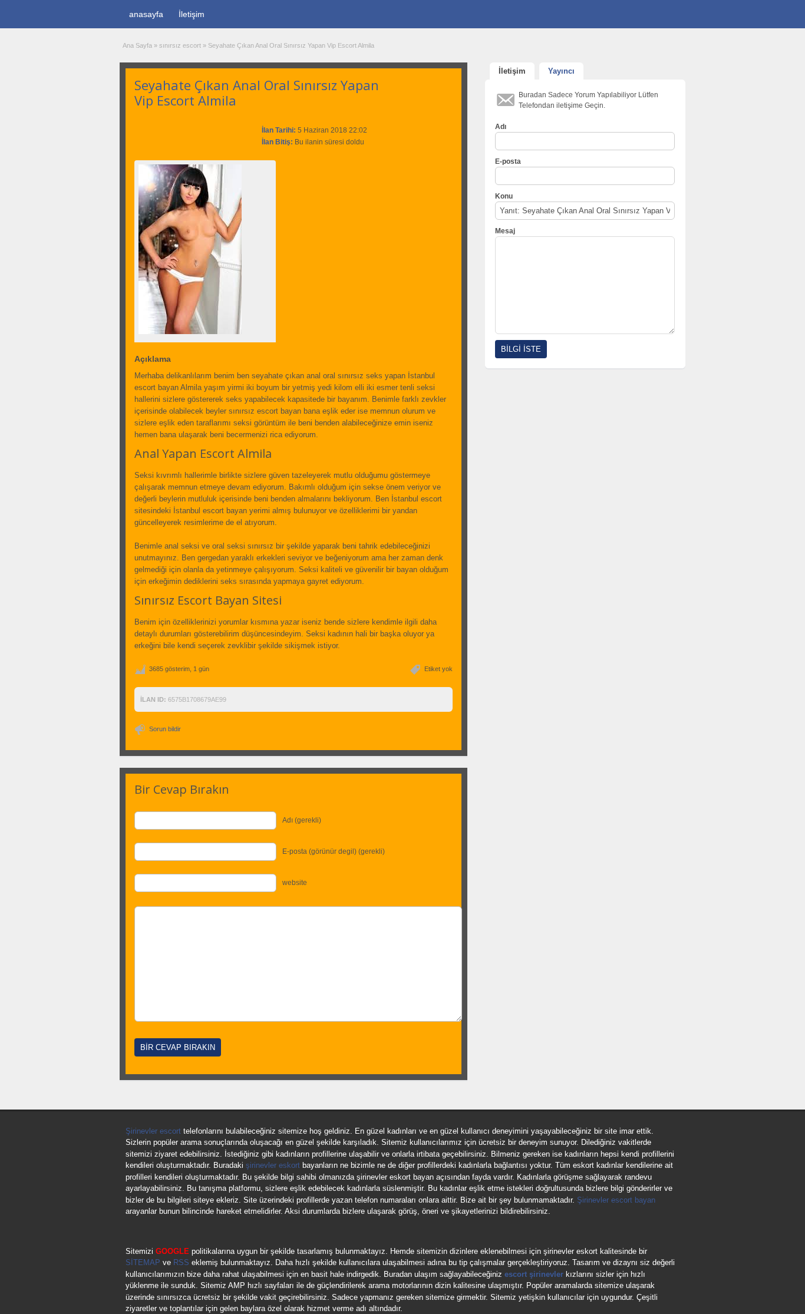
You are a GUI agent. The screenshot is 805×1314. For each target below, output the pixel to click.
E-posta (508, 161)
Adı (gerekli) (301, 820)
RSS (181, 1262)
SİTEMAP (143, 1262)
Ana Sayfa (137, 45)
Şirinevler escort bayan (616, 1200)
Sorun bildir (165, 728)
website (294, 883)
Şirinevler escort (153, 1131)
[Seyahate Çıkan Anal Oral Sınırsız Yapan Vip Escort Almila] (205, 249)
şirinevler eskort (273, 1165)
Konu (504, 196)
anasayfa (146, 14)
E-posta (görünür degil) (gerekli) (333, 851)
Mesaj (505, 231)
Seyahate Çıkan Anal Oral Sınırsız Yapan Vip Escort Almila (256, 92)
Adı (500, 127)
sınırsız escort (180, 45)
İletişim (191, 14)
